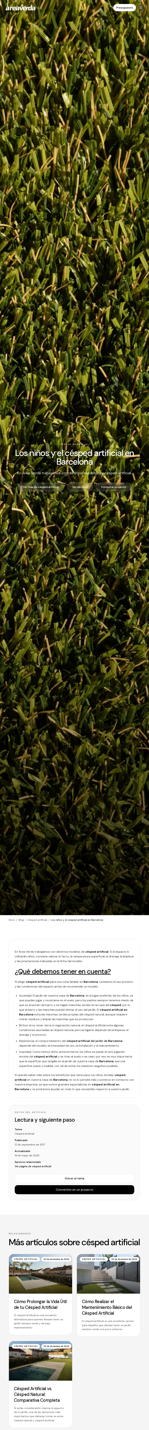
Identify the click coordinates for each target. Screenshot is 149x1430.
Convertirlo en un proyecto (74, 1190)
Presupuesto (124, 7)
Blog (21, 919)
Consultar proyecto (113, 487)
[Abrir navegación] (141, 7)
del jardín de (94, 1041)
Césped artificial (37, 919)
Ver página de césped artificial (33, 1166)
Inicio (12, 919)
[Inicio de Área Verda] (20, 8)
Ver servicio (80, 487)
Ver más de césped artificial (41, 487)
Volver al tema (74, 1178)
